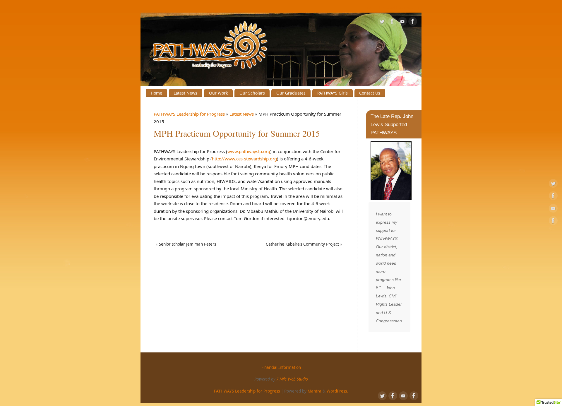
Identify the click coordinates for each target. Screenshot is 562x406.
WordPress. (337, 391)
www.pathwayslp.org (248, 151)
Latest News (185, 93)
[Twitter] (382, 22)
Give (369, 7)
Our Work (218, 93)
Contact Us (369, 93)
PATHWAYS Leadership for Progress (189, 114)
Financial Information (399, 7)
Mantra (314, 391)
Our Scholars (252, 93)
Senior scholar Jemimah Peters (186, 244)
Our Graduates (291, 93)
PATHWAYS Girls (332, 93)
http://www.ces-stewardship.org (244, 159)
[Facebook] (392, 22)
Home (156, 93)
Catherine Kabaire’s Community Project (304, 244)
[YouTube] (402, 22)
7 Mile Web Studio (292, 379)
